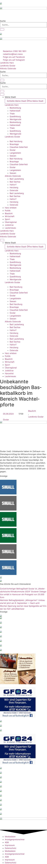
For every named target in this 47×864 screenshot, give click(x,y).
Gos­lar (13, 150)
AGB (7, 842)
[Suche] (2, 29)
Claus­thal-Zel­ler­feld (19, 147)
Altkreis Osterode (13, 176)
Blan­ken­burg (15, 108)
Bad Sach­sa (15, 182)
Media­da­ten (10, 836)
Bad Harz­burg (16, 141)
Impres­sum (10, 845)
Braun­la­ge (14, 144)
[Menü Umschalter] (2, 94)
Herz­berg (14, 187)
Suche (3, 21)
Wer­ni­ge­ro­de (15, 119)
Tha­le (12, 113)
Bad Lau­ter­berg (17, 179)
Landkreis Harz (12, 105)
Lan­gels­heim (15, 153)
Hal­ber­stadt (15, 110)
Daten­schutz (10, 848)
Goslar (6, 419)
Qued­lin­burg (15, 116)
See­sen (13, 156)
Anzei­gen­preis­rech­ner (15, 839)
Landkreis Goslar (12, 136)
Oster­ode (14, 190)
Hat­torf (13, 184)
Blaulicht (32, 411)
